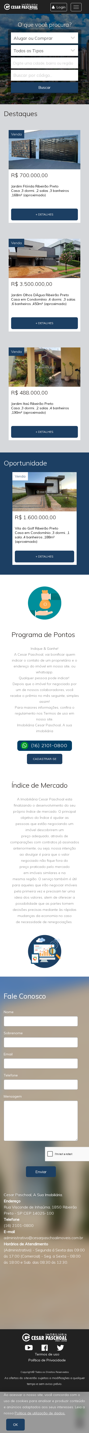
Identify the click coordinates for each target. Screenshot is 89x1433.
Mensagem (13, 1096)
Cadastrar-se (44, 759)
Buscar (44, 87)
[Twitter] (60, 1347)
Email (8, 1054)
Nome (9, 1012)
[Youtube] (29, 1347)
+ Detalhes (44, 214)
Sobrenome (13, 1033)
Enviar (40, 1171)
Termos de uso (47, 1354)
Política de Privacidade (47, 1360)
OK (15, 1424)
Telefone (11, 1075)
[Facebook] (44, 1347)
